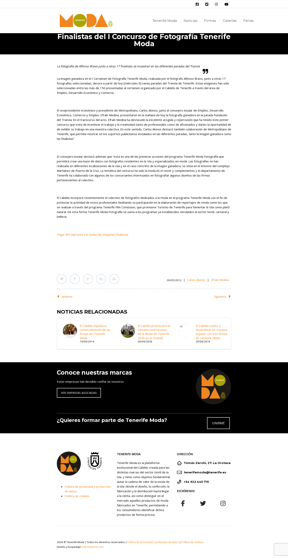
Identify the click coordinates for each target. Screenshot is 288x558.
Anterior (67, 296)
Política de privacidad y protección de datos (153, 542)
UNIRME (218, 423)
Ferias (248, 21)
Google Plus (88, 279)
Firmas (210, 21)
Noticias (190, 21)
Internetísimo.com (93, 547)
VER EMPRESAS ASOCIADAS (79, 393)
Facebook (75, 279)
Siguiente (220, 296)
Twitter (62, 279)
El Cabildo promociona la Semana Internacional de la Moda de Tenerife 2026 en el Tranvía (154, 332)
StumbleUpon (114, 279)
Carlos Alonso (196, 280)
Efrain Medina (220, 280)
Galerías (230, 21)
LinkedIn (101, 279)
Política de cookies (77, 496)
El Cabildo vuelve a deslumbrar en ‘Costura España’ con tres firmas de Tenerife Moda (211, 332)
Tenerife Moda (165, 21)
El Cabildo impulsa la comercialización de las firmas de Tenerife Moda (95, 332)
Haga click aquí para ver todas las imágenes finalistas (92, 234)
